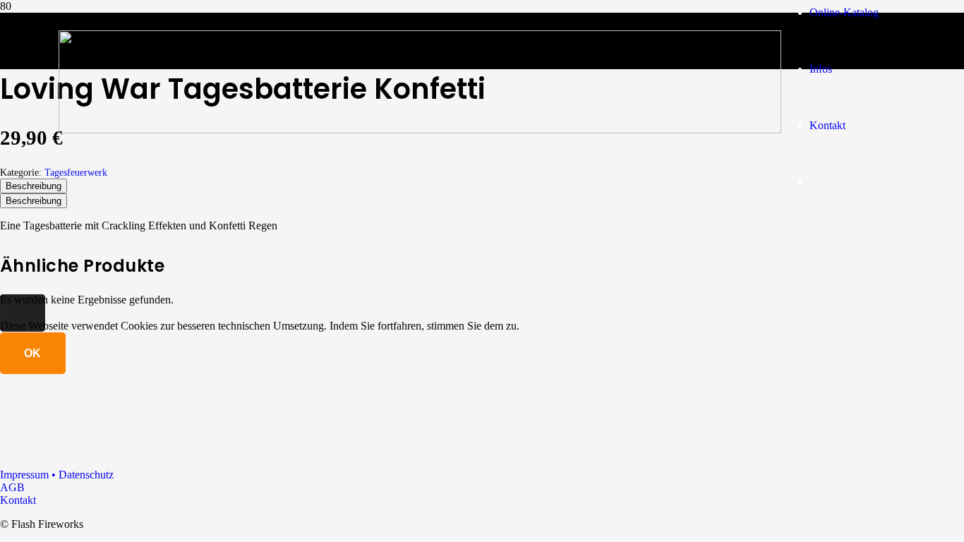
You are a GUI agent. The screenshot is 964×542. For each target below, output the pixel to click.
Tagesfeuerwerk (75, 172)
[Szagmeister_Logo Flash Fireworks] (420, 130)
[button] (22, 312)
